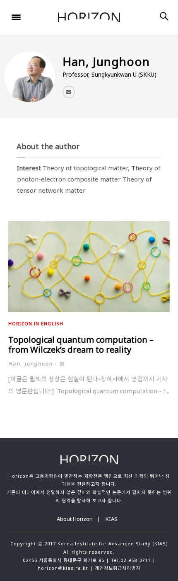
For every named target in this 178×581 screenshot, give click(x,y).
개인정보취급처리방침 (117, 568)
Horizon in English (35, 323)
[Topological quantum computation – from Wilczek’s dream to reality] (89, 266)
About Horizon (75, 519)
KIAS (112, 519)
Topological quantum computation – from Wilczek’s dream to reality (81, 344)
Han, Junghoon (30, 363)
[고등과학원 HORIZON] (89, 17)
